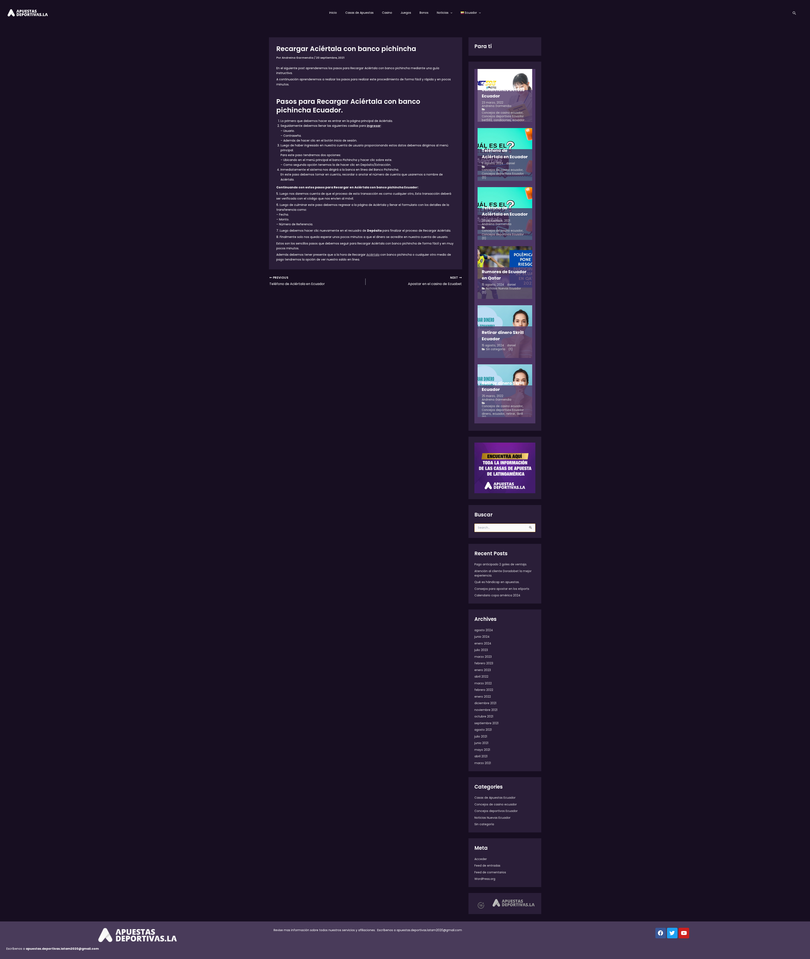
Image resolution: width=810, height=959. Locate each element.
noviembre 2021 (485, 710)
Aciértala (372, 255)
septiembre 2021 (486, 723)
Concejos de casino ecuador (502, 113)
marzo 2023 (483, 657)
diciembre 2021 (485, 703)
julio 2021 (480, 736)
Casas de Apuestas (359, 13)
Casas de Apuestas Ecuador (495, 798)
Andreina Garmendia (496, 106)
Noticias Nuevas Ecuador (503, 288)
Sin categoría (495, 349)
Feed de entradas (487, 865)
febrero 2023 (483, 663)
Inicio (333, 13)
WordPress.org (484, 879)
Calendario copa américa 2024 (497, 595)
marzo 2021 (482, 763)
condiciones (502, 120)
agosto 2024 (483, 630)
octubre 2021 (483, 716)
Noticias (442, 13)
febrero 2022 (483, 690)
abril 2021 (480, 756)
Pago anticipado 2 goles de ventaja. (500, 564)
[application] (450, 12)
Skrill (520, 413)
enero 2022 (482, 696)
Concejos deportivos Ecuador (503, 116)
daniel (510, 163)
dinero (486, 413)
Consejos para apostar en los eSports (501, 589)
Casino (387, 13)
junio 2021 (481, 743)
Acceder (480, 859)
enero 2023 (482, 670)
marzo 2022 (483, 683)
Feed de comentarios (490, 872)
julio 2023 (481, 650)
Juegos (406, 13)
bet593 (487, 120)
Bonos (424, 13)
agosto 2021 (483, 730)
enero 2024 (482, 643)
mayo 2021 (482, 750)
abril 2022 (481, 676)
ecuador (518, 120)
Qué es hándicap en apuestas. (497, 582)
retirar (510, 413)
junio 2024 (482, 637)
